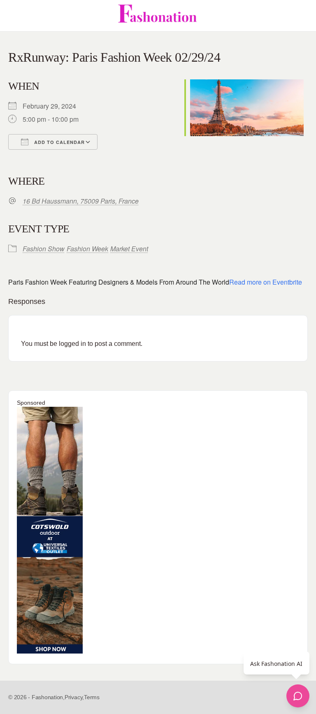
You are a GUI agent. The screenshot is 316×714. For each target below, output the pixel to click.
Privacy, (74, 697)
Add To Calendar (59, 142)
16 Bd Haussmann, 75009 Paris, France (81, 201)
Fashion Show (44, 248)
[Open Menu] (13, 15)
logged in (72, 343)
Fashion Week (87, 248)
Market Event (129, 248)
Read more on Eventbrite (265, 282)
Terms (92, 697)
